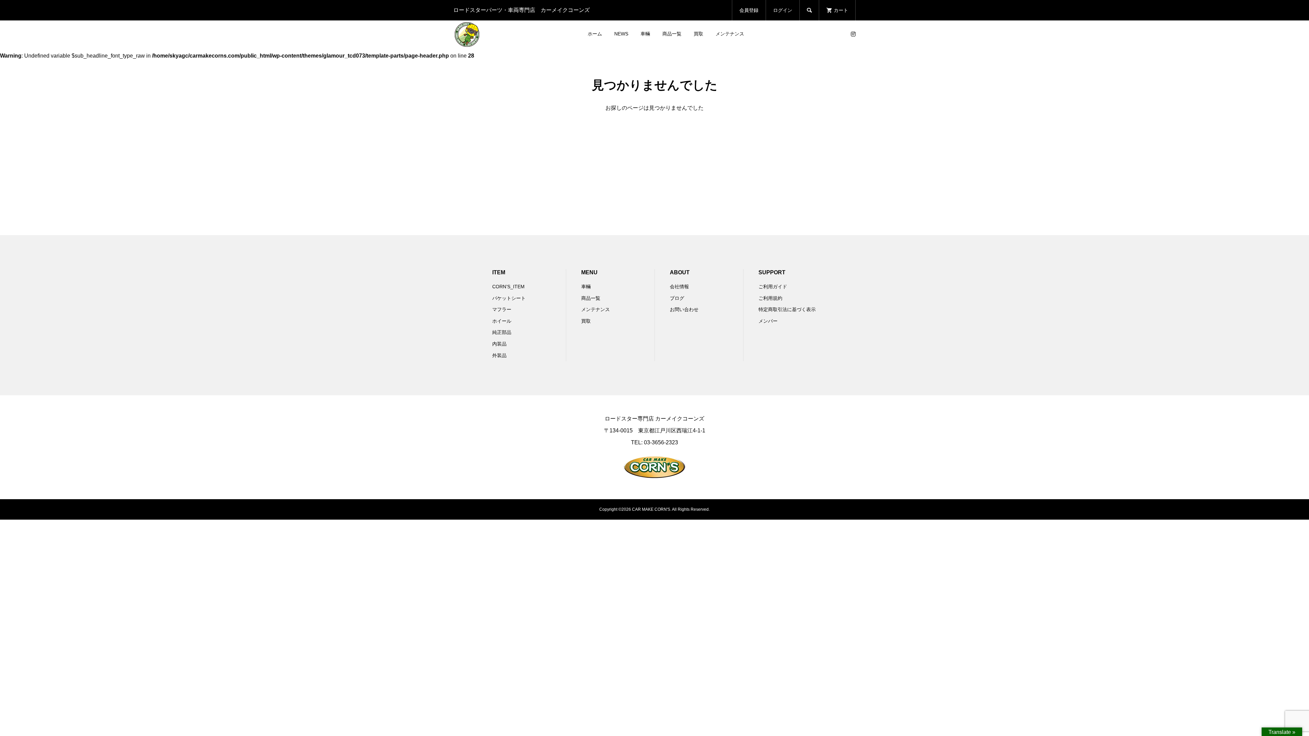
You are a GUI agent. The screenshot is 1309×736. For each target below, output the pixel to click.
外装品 (499, 355)
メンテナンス (730, 33)
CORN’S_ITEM (508, 286)
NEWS (621, 33)
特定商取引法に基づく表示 (787, 309)
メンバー (768, 321)
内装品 (499, 344)
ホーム (595, 33)
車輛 (645, 33)
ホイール (501, 321)
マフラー (501, 309)
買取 (698, 33)
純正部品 (501, 332)
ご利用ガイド (772, 286)
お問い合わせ (684, 309)
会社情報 (679, 286)
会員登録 (748, 10)
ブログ (677, 298)
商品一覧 (671, 33)
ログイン (782, 10)
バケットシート (509, 298)
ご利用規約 (770, 298)
